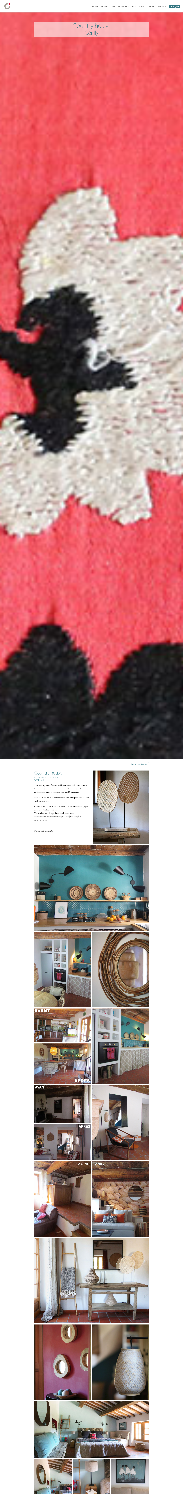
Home (95, 7)
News (151, 7)
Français (174, 6)
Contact (161, 7)
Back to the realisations (139, 764)
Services (122, 7)
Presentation (108, 7)
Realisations (139, 7)
